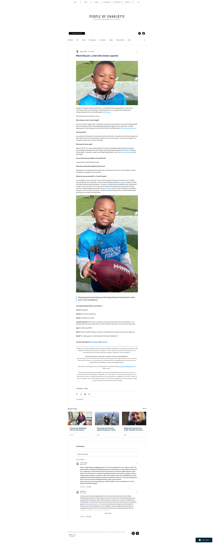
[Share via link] (89, 394)
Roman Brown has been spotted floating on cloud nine (106, 429)
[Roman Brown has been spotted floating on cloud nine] (107, 418)
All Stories (70, 40)
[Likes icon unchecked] (81, 487)
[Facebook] (143, 33)
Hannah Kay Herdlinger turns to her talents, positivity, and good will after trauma (78, 429)
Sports (86, 388)
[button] (144, 40)
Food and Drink (120, 40)
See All (144, 408)
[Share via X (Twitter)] (81, 394)
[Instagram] (139, 33)
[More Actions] (137, 464)
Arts (77, 40)
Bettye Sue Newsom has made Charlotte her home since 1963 (133, 429)
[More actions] (137, 51)
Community (102, 40)
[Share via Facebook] (77, 394)
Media (111, 40)
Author (84, 40)
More (129, 40)
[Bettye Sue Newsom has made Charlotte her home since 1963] (134, 418)
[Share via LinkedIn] (85, 394)
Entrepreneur (92, 40)
